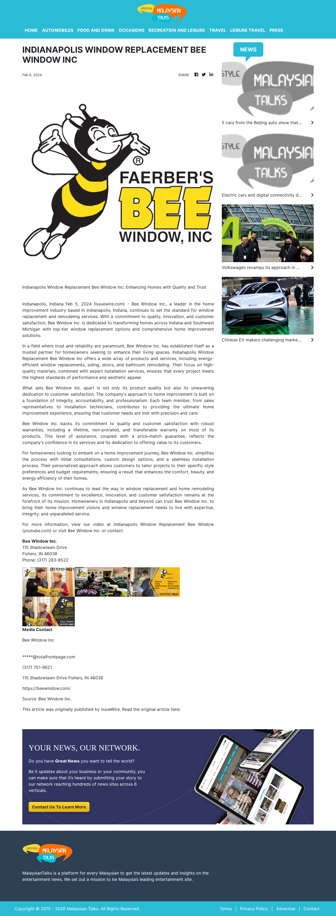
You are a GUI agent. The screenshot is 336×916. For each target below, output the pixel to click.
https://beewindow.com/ (46, 688)
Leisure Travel (247, 30)
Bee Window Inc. (84, 530)
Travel (217, 30)
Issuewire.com (109, 303)
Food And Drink (95, 30)
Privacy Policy (254, 908)
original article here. (161, 709)
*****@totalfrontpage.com (48, 656)
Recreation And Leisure (177, 30)
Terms (226, 908)
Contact (311, 908)
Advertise (285, 908)
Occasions (131, 30)
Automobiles (57, 30)
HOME (31, 30)
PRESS (276, 30)
